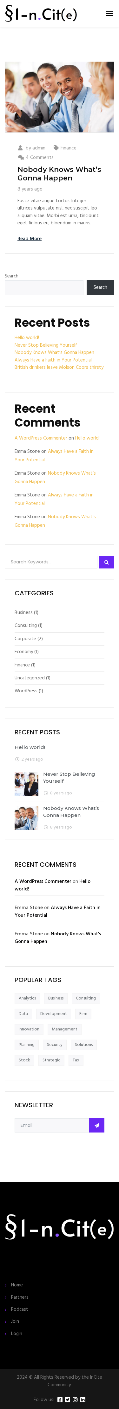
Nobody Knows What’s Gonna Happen (59, 173)
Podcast (19, 1309)
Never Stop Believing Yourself (46, 345)
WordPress (26, 691)
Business (24, 612)
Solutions (84, 1044)
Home (17, 1285)
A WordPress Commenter (41, 438)
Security (55, 1044)
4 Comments (40, 158)
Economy (24, 652)
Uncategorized (30, 678)
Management (64, 1029)
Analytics (27, 998)
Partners (20, 1297)
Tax (76, 1060)
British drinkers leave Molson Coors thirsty (59, 367)
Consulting (26, 625)
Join (15, 1321)
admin (38, 148)
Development (53, 1013)
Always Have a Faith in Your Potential (53, 360)
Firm (83, 1013)
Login (16, 1334)
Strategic (51, 1060)
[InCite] (41, 13)
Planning (27, 1044)
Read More (29, 239)
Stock (24, 1060)
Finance (68, 148)
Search (11, 276)
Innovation (29, 1029)
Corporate (25, 639)
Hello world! (27, 338)
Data (23, 1013)
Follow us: (44, 1400)
